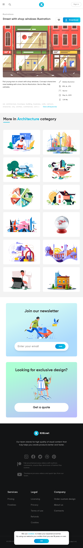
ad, (4, 104)
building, (29, 104)
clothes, (19, 107)
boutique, (21, 104)
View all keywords (50, 107)
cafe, (44, 104)
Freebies (12, 505)
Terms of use (37, 511)
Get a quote (41, 407)
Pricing (11, 499)
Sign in (76, 4)
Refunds (35, 517)
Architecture (28, 119)
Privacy (34, 505)
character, (7, 107)
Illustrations (8, 14)
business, (37, 104)
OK (41, 541)
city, (14, 107)
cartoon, (50, 104)
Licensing (35, 499)
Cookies (35, 523)
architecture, (11, 104)
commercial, (28, 107)
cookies (31, 534)
